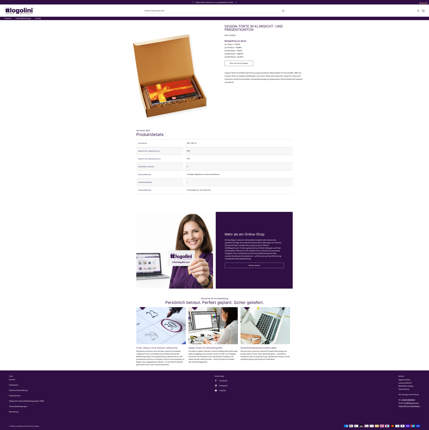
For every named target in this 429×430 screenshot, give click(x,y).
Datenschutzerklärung (18, 390)
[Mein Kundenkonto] (417, 10)
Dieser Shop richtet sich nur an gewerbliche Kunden (214, 2)
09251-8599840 (408, 400)
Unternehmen (15, 395)
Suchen (12, 379)
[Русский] (426, 3)
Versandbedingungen (18, 406)
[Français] (422, 3)
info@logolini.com (411, 403)
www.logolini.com (20, 426)
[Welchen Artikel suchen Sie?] (282, 10)
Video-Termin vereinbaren (409, 406)
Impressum (13, 385)
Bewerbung (13, 412)
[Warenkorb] (422, 10)
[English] (420, 3)
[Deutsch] (424, 3)
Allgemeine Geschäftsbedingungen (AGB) (26, 401)
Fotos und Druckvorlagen (239, 63)
